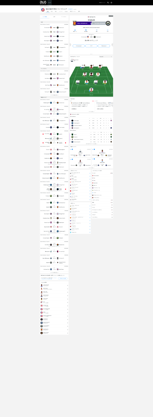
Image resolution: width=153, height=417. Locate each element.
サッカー (41, 6)
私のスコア (103, 2)
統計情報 (85, 31)
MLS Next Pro (92, 16)
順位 (97, 31)
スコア (49, 2)
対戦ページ (75, 31)
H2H (107, 31)
